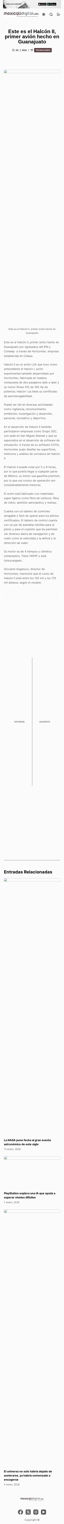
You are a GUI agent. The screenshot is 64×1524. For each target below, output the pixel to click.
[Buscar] (51, 14)
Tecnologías (42, 50)
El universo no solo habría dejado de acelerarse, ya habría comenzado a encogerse (28, 1475)
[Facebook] (20, 1512)
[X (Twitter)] (28, 1512)
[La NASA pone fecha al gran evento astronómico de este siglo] (32, 1006)
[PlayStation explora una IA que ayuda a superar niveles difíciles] (32, 1172)
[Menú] (58, 14)
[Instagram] (35, 1512)
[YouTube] (43, 1512)
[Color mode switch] (43, 14)
